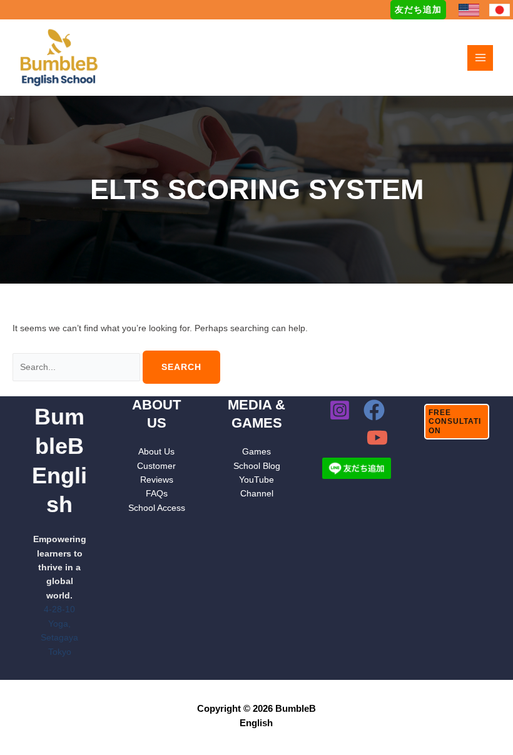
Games (256, 451)
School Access (156, 508)
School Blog (256, 466)
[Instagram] (339, 410)
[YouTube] (377, 437)
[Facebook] (374, 410)
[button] (418, 9)
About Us (156, 451)
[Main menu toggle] (480, 58)
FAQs (157, 493)
